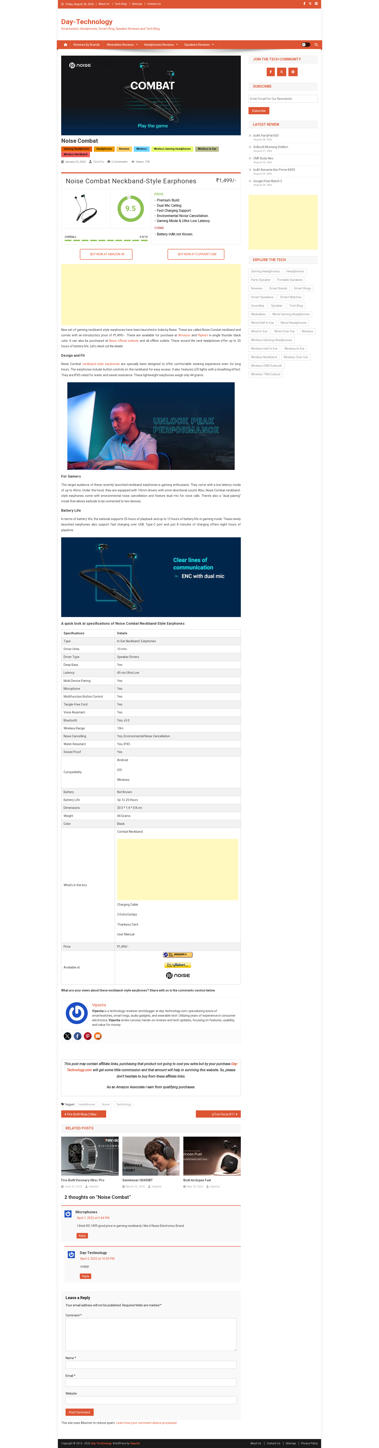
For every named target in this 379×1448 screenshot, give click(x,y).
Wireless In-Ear (207, 148)
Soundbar (258, 305)
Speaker (277, 305)
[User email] (98, 1036)
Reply (82, 1235)
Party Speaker (261, 280)
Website (71, 1393)
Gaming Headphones (76, 148)
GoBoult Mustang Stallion (270, 147)
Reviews (124, 148)
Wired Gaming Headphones (291, 314)
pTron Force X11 (223, 1114)
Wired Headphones (294, 323)
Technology (123, 1104)
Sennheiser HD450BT (137, 1180)
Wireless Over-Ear (296, 357)
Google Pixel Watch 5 (267, 181)
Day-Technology (87, 22)
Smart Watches (291, 297)
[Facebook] (78, 1036)
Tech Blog (121, 3)
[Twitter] (68, 1036)
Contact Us (154, 3)
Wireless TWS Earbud (265, 374)
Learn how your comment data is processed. (146, 1423)
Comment (74, 1315)
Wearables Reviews (120, 44)
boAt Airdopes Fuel (197, 1180)
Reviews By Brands (86, 44)
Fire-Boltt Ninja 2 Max (82, 1114)
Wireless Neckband (75, 154)
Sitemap (137, 3)
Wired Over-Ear (284, 331)
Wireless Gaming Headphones (172, 148)
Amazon (184, 335)
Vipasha (98, 161)
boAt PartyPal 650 (266, 135)
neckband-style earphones (101, 364)
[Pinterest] (88, 1036)
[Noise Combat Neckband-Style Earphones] (85, 208)
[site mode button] (306, 44)
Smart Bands (278, 288)
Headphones (104, 148)
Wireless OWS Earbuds (266, 365)
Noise (105, 1104)
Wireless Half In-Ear (264, 348)
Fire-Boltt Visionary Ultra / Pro (82, 1180)
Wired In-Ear (259, 331)
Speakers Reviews (197, 44)
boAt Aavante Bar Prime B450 (274, 169)
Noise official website (124, 340)
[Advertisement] (151, 294)
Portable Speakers (290, 280)
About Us (103, 3)
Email (70, 1375)
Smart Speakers (262, 297)
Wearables (258, 314)
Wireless (141, 148)
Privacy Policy (309, 1443)
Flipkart (203, 335)
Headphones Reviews (159, 44)
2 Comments (119, 161)
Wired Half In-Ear (262, 323)
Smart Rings (302, 288)
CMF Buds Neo (263, 158)
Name (71, 1358)
